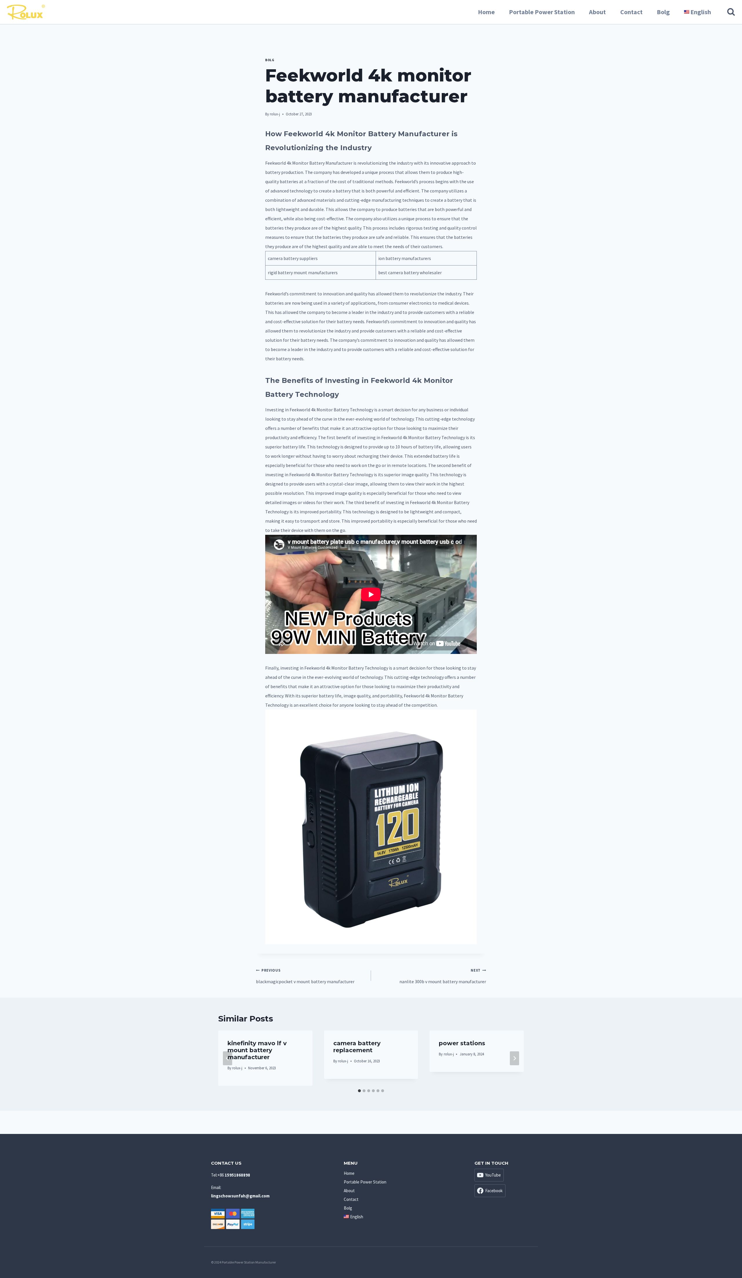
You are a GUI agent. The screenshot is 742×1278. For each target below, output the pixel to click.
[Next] (514, 1058)
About (597, 12)
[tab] (359, 1090)
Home (486, 12)
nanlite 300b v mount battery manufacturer (442, 976)
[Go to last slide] (227, 1058)
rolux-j (275, 114)
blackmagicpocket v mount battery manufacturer (305, 976)
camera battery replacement (357, 1047)
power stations (462, 1043)
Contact (631, 12)
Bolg (663, 12)
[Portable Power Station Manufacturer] (26, 12)
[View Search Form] (728, 12)
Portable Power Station (542, 12)
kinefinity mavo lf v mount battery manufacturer (257, 1050)
